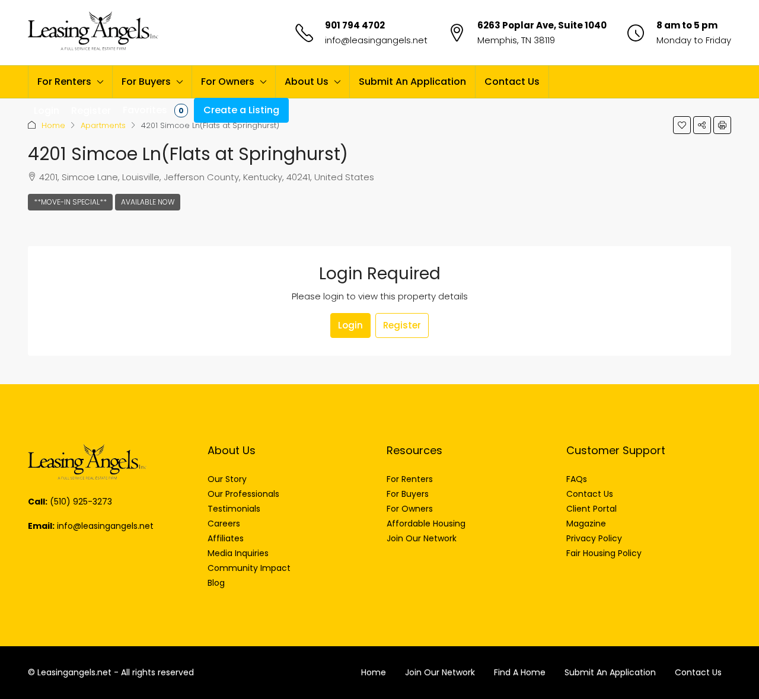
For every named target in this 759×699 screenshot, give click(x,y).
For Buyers (146, 81)
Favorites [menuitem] (153, 110)
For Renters (64, 81)
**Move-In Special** (70, 202)
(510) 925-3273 (81, 502)
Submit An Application (412, 81)
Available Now (147, 202)
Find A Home (520, 672)
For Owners (227, 81)
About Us (307, 81)
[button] (682, 125)
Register (402, 325)
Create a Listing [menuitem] (241, 110)
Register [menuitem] (91, 110)
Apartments (103, 125)
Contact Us (512, 81)
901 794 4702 (355, 25)
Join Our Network (440, 672)
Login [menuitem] (46, 110)
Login (350, 325)
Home (53, 125)
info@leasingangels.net (376, 40)
